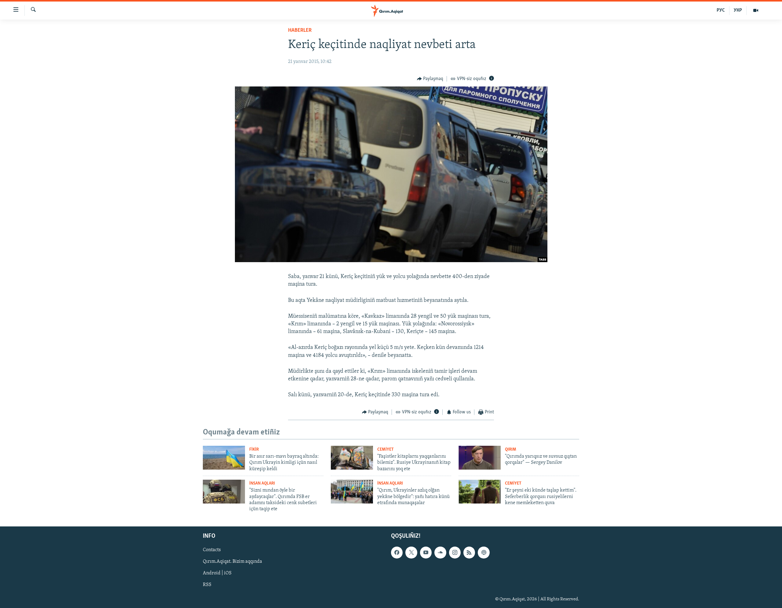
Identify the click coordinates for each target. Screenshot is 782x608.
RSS (207, 584)
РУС (721, 10)
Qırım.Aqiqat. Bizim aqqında (232, 561)
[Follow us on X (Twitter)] (411, 552)
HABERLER (300, 30)
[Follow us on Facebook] (397, 552)
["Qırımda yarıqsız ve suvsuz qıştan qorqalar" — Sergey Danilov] (480, 458)
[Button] (430, 79)
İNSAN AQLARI (262, 483)
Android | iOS (217, 573)
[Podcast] (483, 552)
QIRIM (510, 449)
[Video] (756, 10)
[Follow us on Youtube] (426, 552)
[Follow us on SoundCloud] (440, 552)
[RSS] (469, 552)
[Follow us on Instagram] (455, 552)
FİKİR (254, 449)
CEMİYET (385, 449)
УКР (738, 10)
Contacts (212, 550)
